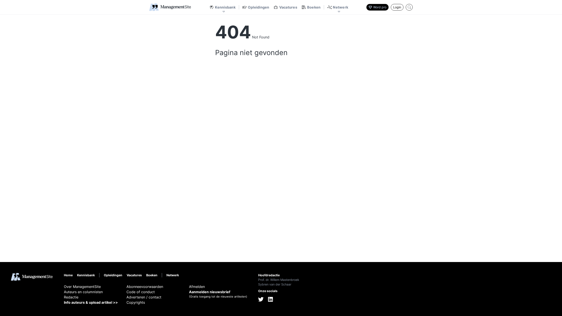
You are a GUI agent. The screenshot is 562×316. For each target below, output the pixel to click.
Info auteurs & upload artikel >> (91, 302)
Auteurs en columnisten (83, 292)
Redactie (71, 297)
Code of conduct (140, 292)
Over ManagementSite (82, 286)
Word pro (379, 7)
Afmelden (197, 286)
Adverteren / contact (143, 297)
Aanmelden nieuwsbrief (209, 292)
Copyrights (135, 302)
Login (397, 7)
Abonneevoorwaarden (144, 286)
